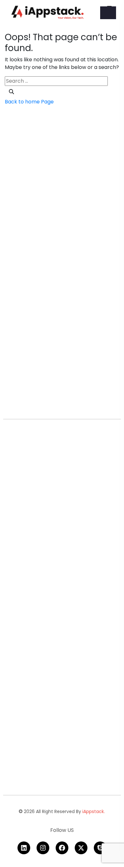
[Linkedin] (23, 847)
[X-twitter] (81, 847)
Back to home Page (29, 101)
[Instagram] (43, 847)
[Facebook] (62, 847)
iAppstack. (93, 811)
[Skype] (100, 847)
